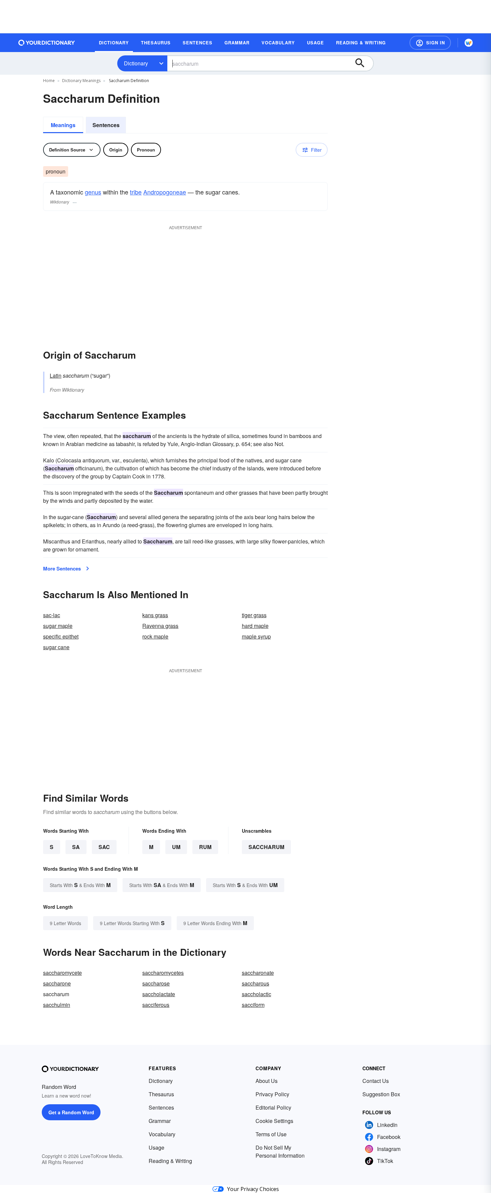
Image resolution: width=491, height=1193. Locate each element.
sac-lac (51, 615)
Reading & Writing (170, 1161)
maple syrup (256, 636)
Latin (55, 375)
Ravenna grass (160, 626)
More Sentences (62, 568)
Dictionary (136, 63)
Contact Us (375, 1081)
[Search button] (363, 63)
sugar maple (57, 626)
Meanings (63, 125)
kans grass (155, 615)
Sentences (106, 125)
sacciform (253, 1005)
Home (49, 80)
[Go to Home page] (46, 43)
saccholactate (158, 994)
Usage (156, 1147)
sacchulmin (56, 1005)
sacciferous (155, 1005)
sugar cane (56, 647)
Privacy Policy (272, 1094)
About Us (267, 1081)
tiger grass (254, 615)
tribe (136, 191)
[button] (430, 43)
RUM (205, 847)
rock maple (155, 636)
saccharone (57, 983)
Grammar (160, 1121)
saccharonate (258, 972)
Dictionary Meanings (81, 80)
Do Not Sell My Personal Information (280, 1151)
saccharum (266, 847)
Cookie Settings (274, 1121)
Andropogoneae (164, 191)
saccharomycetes (163, 972)
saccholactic (256, 994)
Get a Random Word (71, 1112)
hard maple (255, 626)
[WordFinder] (469, 42)
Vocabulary (162, 1134)
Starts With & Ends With (80, 885)
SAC (104, 847)
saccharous (255, 983)
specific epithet (60, 636)
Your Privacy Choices (253, 1189)
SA (76, 847)
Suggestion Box (381, 1094)
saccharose (156, 983)
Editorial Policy (273, 1107)
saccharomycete (62, 972)
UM (176, 847)
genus (93, 191)
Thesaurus (161, 1094)
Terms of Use (271, 1134)
